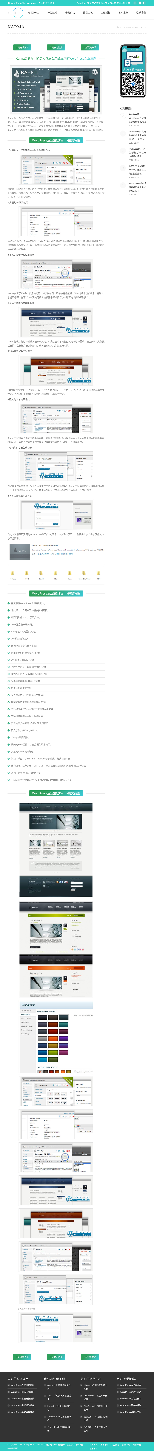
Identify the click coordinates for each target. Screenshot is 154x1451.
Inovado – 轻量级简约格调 (58, 1408)
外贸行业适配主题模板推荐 (59, 1429)
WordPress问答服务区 (130, 1412)
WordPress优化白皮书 (130, 1398)
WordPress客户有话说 (130, 1405)
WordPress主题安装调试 (22, 1398)
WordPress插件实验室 (130, 1385)
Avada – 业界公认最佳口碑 (59, 1387)
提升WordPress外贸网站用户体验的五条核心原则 (137, 153)
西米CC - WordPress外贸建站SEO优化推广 (47, 1444)
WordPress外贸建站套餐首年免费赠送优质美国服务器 (103, 3)
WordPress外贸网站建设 (22, 1385)
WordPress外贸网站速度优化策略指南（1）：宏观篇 (137, 135)
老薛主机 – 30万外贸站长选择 (96, 1418)
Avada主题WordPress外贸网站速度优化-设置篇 (137, 118)
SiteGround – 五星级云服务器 (96, 1408)
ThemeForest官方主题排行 (59, 1418)
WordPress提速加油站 (130, 1392)
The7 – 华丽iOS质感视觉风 (59, 1397)
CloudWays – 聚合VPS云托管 (95, 1397)
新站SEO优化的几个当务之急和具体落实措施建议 (137, 170)
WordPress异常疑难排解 (22, 1412)
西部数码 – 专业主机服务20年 (95, 1429)
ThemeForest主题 (131, 27)
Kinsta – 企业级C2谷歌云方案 (95, 1387)
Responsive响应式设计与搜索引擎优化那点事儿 (137, 187)
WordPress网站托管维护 (22, 1392)
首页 (119, 27)
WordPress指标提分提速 (22, 1405)
